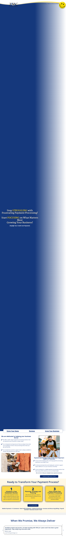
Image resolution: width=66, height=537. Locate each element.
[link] (13, 5)
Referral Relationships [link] (53, 3)
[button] (2, 530)
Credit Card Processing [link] (41, 3)
